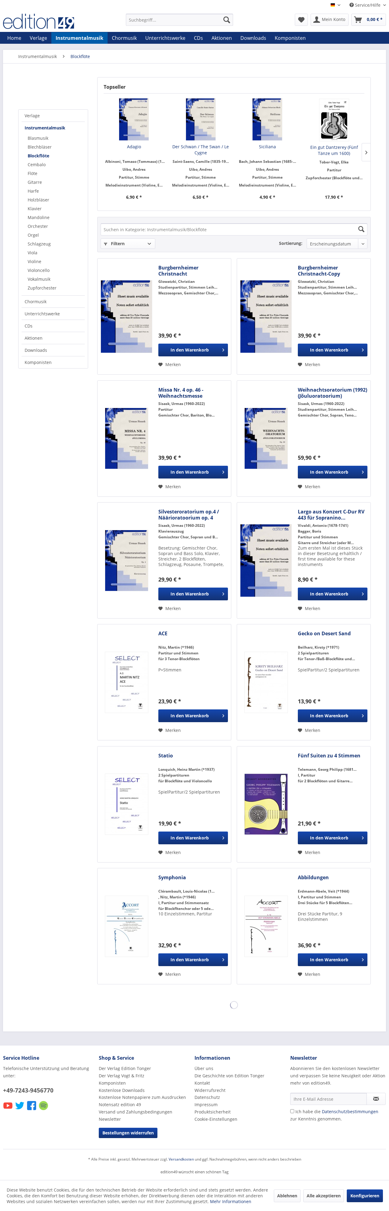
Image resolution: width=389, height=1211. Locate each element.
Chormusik (35, 301)
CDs (29, 326)
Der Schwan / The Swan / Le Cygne (200, 150)
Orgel (33, 235)
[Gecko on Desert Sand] (266, 682)
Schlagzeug (39, 244)
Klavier (35, 208)
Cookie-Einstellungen (215, 1119)
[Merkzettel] (301, 20)
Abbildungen (313, 877)
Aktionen (34, 338)
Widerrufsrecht (209, 1090)
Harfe (33, 191)
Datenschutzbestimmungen (350, 1111)
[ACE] (126, 682)
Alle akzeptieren (324, 1196)
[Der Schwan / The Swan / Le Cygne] (201, 119)
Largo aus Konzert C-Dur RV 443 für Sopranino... (331, 515)
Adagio (134, 146)
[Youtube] (8, 1110)
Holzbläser (38, 200)
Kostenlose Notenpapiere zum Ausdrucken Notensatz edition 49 (142, 1100)
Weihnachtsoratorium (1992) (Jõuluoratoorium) (332, 393)
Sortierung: (290, 243)
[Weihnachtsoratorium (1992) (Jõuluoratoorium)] (266, 438)
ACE (162, 633)
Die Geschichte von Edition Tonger (229, 1076)
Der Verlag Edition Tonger (125, 1068)
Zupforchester (42, 288)
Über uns (203, 1068)
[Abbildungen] (266, 926)
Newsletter (110, 1119)
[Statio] (126, 804)
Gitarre (35, 182)
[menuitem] (179, 20)
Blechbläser (40, 147)
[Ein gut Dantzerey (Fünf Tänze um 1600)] (334, 120)
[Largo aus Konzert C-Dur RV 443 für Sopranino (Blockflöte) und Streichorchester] (266, 560)
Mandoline (39, 217)
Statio (165, 756)
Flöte (32, 173)
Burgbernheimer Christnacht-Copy (319, 271)
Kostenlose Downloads (122, 1090)
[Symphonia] (126, 926)
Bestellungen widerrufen (128, 1133)
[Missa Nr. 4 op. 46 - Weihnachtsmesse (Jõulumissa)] (126, 438)
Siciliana (267, 146)
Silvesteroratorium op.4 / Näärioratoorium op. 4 (188, 515)
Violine (34, 261)
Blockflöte (38, 156)
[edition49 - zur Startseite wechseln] (50, 21)
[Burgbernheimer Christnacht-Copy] (266, 316)
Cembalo (37, 164)
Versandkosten (181, 1159)
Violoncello (39, 270)
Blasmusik (38, 138)
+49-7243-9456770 (28, 1090)
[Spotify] (44, 1110)
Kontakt (202, 1083)
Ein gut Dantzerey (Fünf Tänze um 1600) (334, 150)
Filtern (117, 243)
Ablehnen (287, 1196)
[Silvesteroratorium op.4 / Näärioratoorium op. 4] (126, 560)
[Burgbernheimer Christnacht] (126, 316)
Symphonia (172, 877)
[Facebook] (32, 1110)
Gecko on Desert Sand (324, 633)
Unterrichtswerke (42, 314)
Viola (32, 253)
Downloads (36, 350)
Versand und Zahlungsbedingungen (135, 1112)
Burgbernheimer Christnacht (178, 271)
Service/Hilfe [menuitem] (368, 5)
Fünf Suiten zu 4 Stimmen (329, 756)
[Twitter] (20, 1110)
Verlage (32, 115)
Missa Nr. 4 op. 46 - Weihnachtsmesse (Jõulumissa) (180, 393)
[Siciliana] (267, 119)
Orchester (38, 226)
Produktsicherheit (212, 1112)
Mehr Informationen (230, 1201)
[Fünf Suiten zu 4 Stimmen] (266, 804)
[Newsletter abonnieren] (376, 1099)
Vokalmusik (39, 279)
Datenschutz (207, 1097)
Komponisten (38, 362)
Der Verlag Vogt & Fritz (121, 1076)
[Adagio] (134, 119)
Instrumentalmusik (45, 128)
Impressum (206, 1104)
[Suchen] (226, 20)
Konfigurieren (364, 1196)
